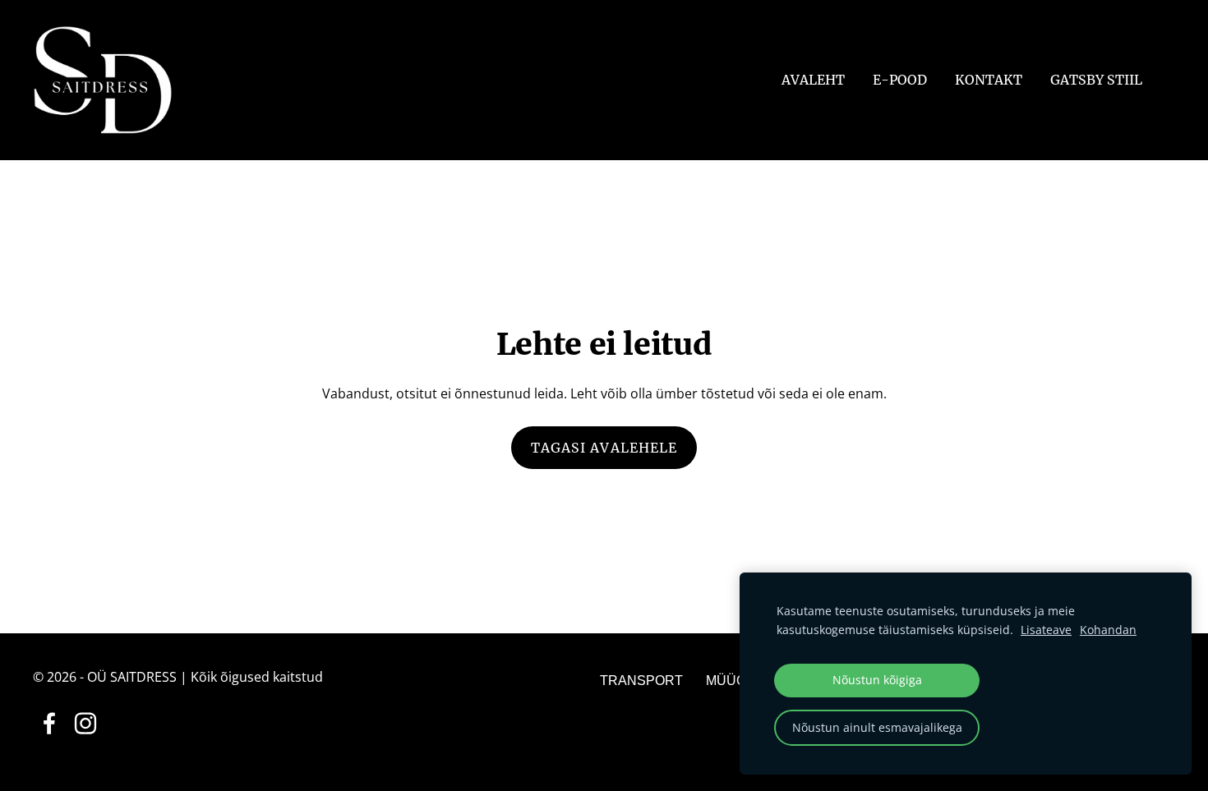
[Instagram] (85, 723)
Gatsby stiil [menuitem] (1096, 79)
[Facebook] (49, 723)
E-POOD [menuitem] (900, 79)
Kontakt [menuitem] (988, 79)
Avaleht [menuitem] (813, 79)
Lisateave (1046, 629)
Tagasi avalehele (604, 447)
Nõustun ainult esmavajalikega (877, 727)
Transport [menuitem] (641, 681)
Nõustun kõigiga (877, 680)
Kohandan (1108, 629)
